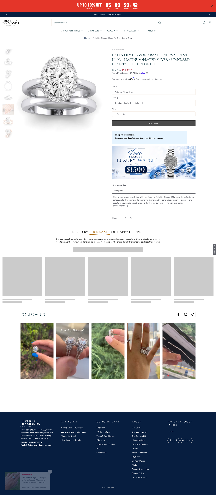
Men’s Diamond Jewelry (71, 440)
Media (134, 465)
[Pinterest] (177, 440)
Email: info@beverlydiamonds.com (35, 445)
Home (87, 38)
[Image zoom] (59, 93)
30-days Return (103, 432)
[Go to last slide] (6, 14)
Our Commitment (139, 432)
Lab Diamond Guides (105, 444)
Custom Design (138, 461)
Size (114, 109)
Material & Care (138, 440)
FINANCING (150, 31)
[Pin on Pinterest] (131, 218)
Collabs (135, 448)
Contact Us (101, 452)
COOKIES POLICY (139, 477)
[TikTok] (189, 440)
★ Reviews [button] (214, 249)
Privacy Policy (138, 473)
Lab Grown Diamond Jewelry (73, 432)
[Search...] (159, 22)
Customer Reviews (140, 444)
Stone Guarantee (139, 452)
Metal (114, 86)
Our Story (136, 428)
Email (171, 431)
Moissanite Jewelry (69, 436)
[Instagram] (183, 440)
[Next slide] (209, 14)
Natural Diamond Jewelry (72, 428)
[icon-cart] (209, 22)
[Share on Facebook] (120, 218)
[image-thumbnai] (8, 49)
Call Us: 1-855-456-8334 (31, 442)
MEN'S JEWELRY (130, 31)
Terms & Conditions (105, 436)
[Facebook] (170, 440)
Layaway (136, 457)
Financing (100, 428)
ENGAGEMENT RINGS (70, 31)
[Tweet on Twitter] (125, 218)
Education (100, 440)
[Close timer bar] (212, 6)
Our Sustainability (140, 436)
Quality (115, 97)
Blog (98, 448)
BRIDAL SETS (93, 31)
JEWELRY (111, 31)
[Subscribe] (193, 431)
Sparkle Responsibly (140, 469)
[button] (154, 123)
